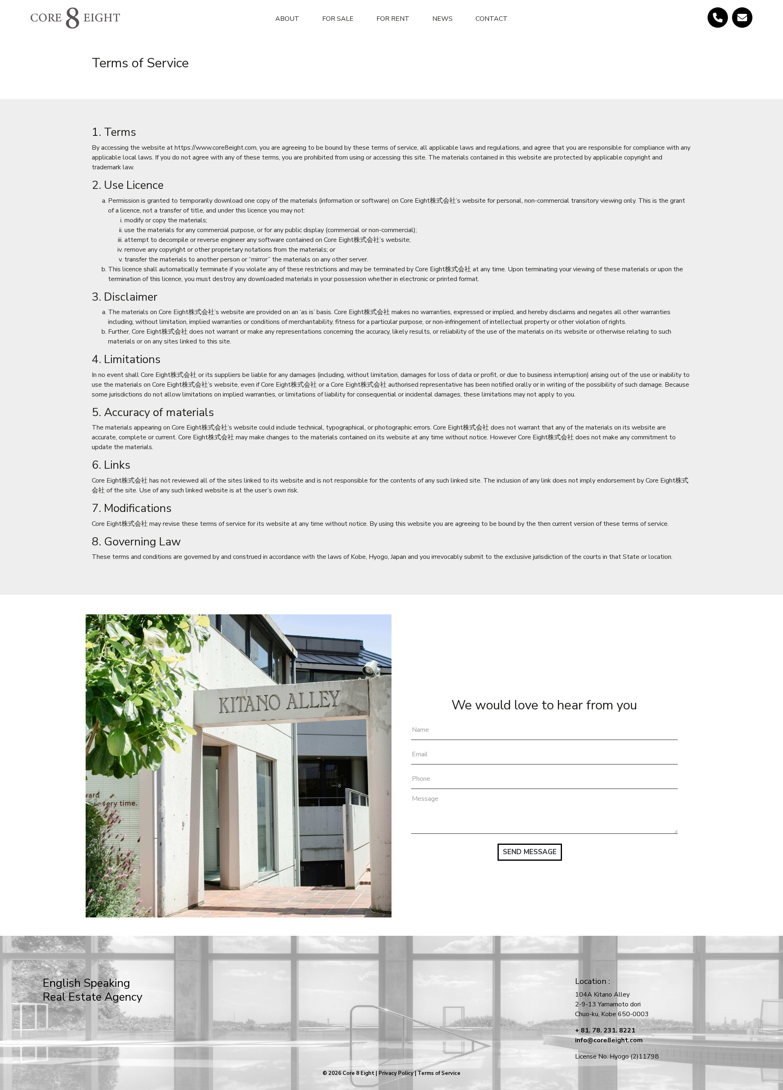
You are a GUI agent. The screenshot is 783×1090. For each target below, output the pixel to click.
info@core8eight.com (609, 1040)
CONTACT (492, 18)
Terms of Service (439, 1073)
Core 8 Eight (358, 1073)
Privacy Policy (396, 1073)
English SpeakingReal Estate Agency (92, 990)
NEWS (442, 18)
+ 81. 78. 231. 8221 (605, 1030)
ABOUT (287, 18)
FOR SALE (338, 18)
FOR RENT (392, 18)
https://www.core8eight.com (216, 147)
